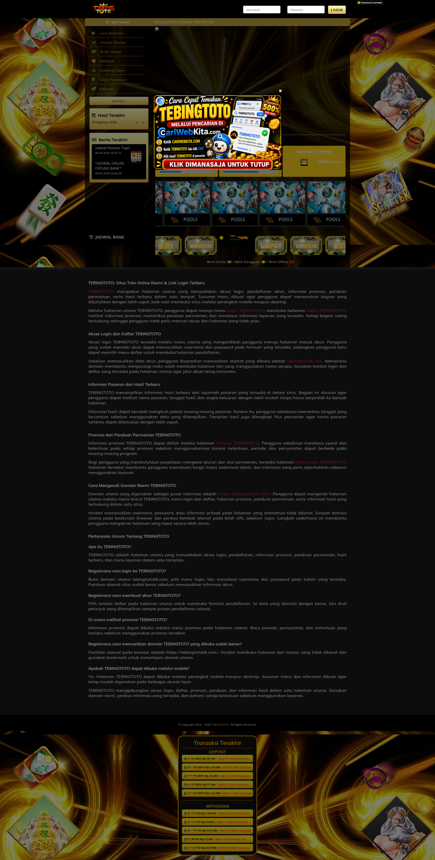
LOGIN (337, 9)
